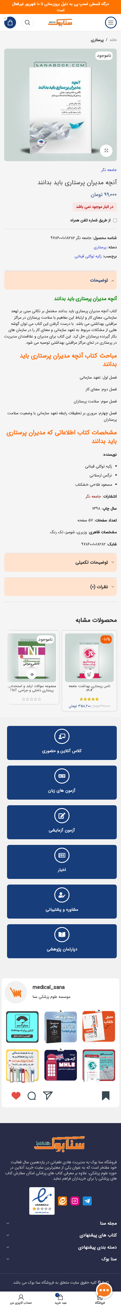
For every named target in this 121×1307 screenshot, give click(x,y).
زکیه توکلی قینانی (88, 256)
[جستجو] (27, 22)
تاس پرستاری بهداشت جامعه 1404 (89, 688)
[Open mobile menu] (111, 22)
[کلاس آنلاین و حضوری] (62, 736)
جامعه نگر (109, 170)
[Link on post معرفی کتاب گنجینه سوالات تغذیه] (98, 1027)
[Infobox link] (60, 992)
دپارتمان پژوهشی (62, 949)
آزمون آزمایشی (62, 830)
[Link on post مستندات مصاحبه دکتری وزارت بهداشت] (22, 1065)
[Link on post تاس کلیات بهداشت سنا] (98, 1065)
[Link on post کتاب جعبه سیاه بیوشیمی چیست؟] (60, 1027)
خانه (113, 40)
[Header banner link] (60, 7)
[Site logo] (60, 22)
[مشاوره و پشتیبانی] (62, 895)
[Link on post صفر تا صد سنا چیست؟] (22, 1027)
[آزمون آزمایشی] (62, 815)
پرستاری (97, 40)
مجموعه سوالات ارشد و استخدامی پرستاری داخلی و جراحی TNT (32, 688)
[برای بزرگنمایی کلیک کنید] (106, 151)
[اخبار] (62, 855)
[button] (89, 674)
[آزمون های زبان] (62, 776)
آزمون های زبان (61, 790)
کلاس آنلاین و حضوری (62, 751)
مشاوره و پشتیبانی (62, 909)
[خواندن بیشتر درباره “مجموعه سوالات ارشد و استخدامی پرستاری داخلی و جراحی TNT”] (32, 674)
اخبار (62, 870)
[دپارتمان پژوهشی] (62, 934)
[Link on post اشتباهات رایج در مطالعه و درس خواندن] (60, 1065)
